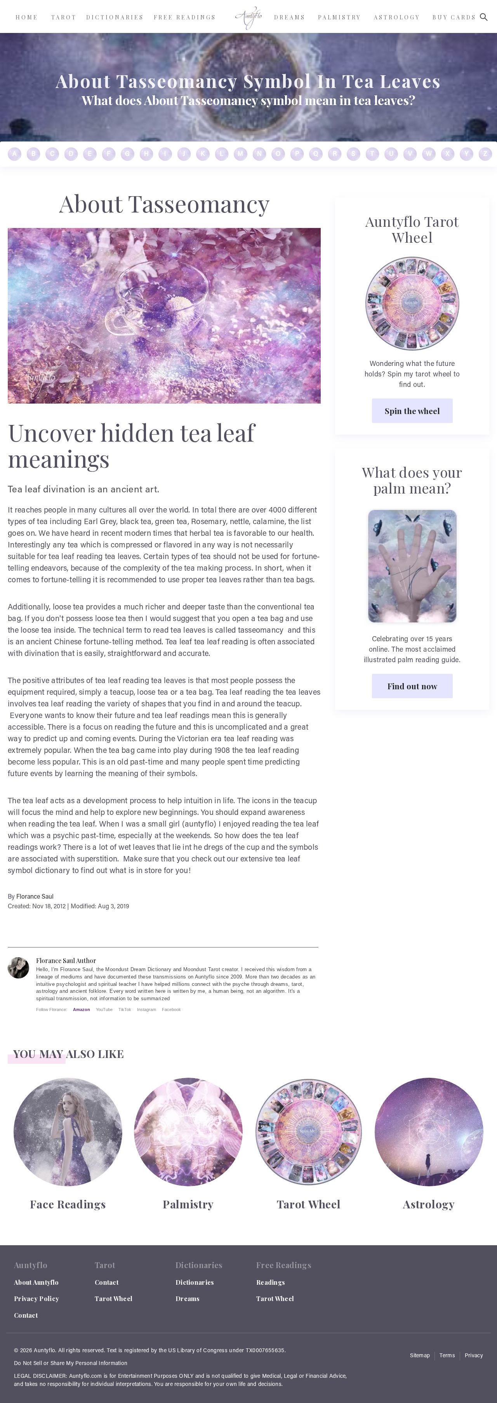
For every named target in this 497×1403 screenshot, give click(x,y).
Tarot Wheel (113, 1298)
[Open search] (483, 17)
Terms (447, 1356)
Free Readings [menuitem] (185, 17)
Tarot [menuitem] (64, 17)
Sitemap (420, 1356)
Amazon (81, 1009)
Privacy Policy (36, 1298)
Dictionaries (195, 1282)
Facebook (171, 1009)
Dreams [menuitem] (290, 17)
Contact (26, 1315)
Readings (270, 1282)
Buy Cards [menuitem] (454, 17)
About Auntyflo (36, 1282)
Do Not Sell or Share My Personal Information (70, 1364)
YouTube (104, 1009)
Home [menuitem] (27, 17)
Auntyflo (44, 1351)
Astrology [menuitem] (397, 17)
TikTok (124, 1009)
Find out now (412, 685)
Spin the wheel (412, 410)
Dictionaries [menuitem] (115, 17)
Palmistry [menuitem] (339, 17)
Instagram (146, 1009)
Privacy (474, 1356)
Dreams (188, 1298)
